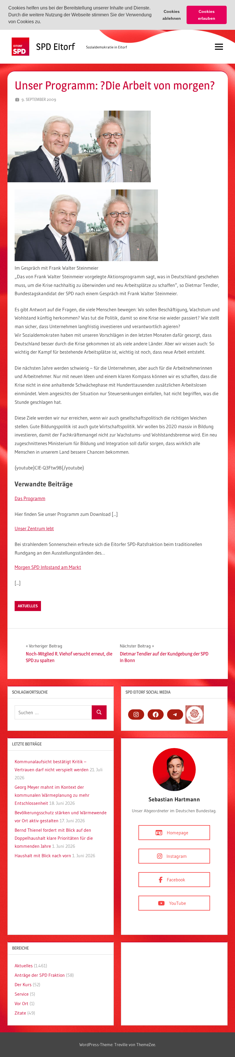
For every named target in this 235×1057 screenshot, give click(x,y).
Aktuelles (28, 605)
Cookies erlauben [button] (206, 15)
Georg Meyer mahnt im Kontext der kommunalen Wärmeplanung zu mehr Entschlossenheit (52, 795)
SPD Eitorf (55, 46)
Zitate (20, 1013)
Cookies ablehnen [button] (171, 15)
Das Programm (30, 498)
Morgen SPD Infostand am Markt (48, 567)
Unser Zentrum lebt (34, 528)
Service (22, 994)
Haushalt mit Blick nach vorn (43, 855)
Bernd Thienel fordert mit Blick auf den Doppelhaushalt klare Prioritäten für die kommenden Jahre (54, 838)
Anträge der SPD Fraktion (40, 975)
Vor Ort (21, 1003)
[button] (43, 22)
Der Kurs (23, 984)
